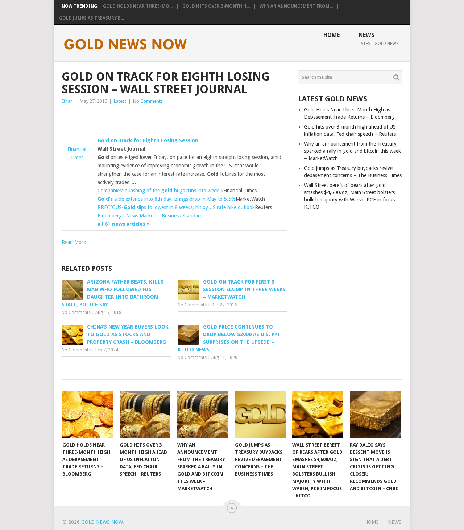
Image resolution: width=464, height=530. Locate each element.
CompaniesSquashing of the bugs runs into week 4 (160, 190)
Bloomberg (110, 216)
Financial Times (76, 153)
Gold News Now (102, 522)
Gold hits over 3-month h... (216, 6)
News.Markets (141, 216)
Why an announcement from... (296, 6)
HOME (331, 35)
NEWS (379, 39)
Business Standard (182, 216)
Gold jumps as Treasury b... (91, 18)
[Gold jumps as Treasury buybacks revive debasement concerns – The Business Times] (260, 414)
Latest (120, 101)
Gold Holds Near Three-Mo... (138, 6)
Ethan (67, 101)
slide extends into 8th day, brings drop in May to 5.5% (167, 199)
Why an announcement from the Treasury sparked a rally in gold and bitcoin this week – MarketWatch (352, 151)
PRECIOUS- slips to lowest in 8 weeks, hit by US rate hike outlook (176, 207)
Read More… (76, 242)
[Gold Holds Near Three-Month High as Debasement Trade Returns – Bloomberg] (87, 414)
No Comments (148, 101)
